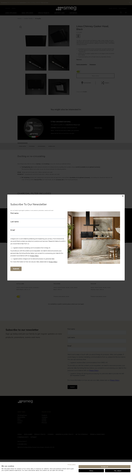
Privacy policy (71, 464)
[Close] (123, 196)
